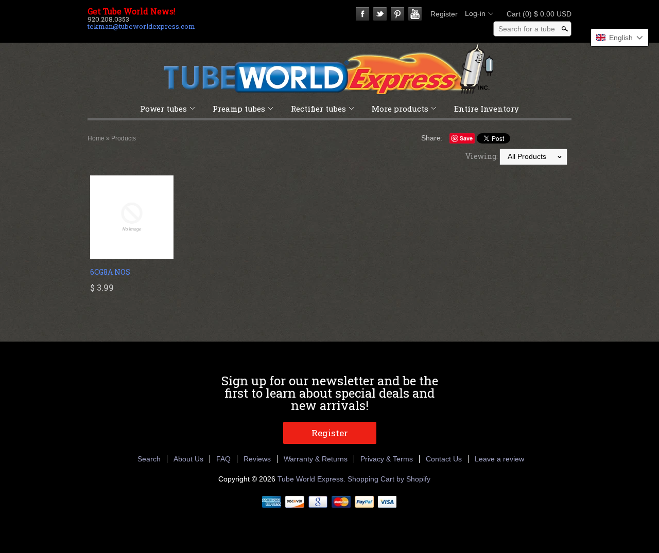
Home (96, 138)
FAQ (223, 459)
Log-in (475, 13)
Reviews (257, 459)
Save (466, 138)
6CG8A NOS (110, 272)
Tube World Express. (313, 479)
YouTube (415, 14)
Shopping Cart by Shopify (389, 479)
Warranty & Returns (316, 459)
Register (444, 14)
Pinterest (397, 14)
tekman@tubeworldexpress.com (141, 26)
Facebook (362, 14)
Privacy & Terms (386, 459)
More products (400, 108)
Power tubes (163, 108)
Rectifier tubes (318, 108)
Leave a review (499, 459)
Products (123, 138)
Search (149, 459)
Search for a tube (526, 29)
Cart (535, 14)
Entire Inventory (486, 108)
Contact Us (444, 459)
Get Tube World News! (132, 11)
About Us (188, 459)
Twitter (380, 14)
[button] (619, 37)
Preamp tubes (239, 108)
